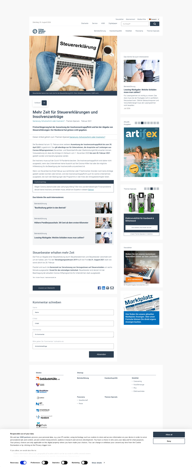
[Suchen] (154, 24)
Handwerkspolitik (115, 31)
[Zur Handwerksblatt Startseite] (39, 31)
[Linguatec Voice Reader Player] (44, 102)
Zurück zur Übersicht (46, 288)
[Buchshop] (50, 410)
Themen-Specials (153, 31)
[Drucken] (107, 288)
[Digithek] (50, 425)
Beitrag (91, 190)
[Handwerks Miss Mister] (50, 391)
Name (35, 308)
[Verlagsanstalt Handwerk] (50, 416)
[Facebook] (99, 288)
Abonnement (130, 19)
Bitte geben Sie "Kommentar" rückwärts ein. (48, 341)
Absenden (101, 354)
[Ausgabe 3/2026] (141, 152)
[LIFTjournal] (50, 404)
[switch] (45, 462)
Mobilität (129, 31)
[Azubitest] (50, 397)
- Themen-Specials (56, 121)
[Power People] (50, 384)
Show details (97, 463)
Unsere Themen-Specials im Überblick (141, 234)
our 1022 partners (24, 437)
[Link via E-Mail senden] (111, 288)
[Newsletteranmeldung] (141, 267)
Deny (169, 441)
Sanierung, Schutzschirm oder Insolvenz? (87, 137)
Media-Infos (141, 19)
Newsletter (120, 19)
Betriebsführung (100, 31)
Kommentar (37, 330)
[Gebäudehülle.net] (50, 378)
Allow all (169, 435)
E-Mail (35, 319)
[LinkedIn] (103, 288)
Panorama (139, 31)
